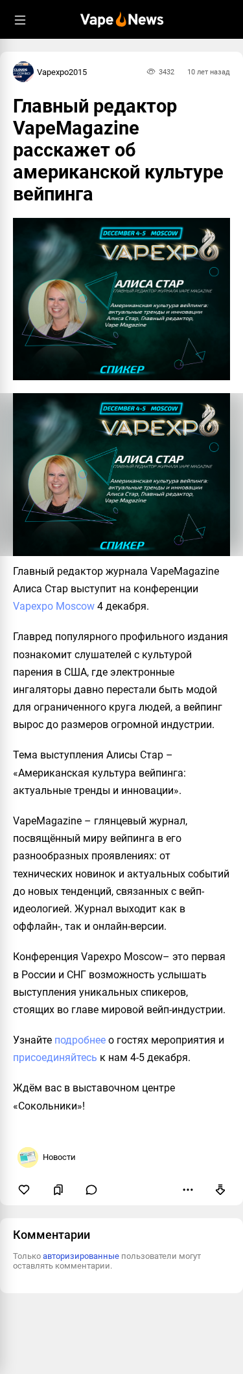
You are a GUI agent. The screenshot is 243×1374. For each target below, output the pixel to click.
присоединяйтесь (55, 1057)
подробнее (80, 1040)
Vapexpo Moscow (54, 606)
